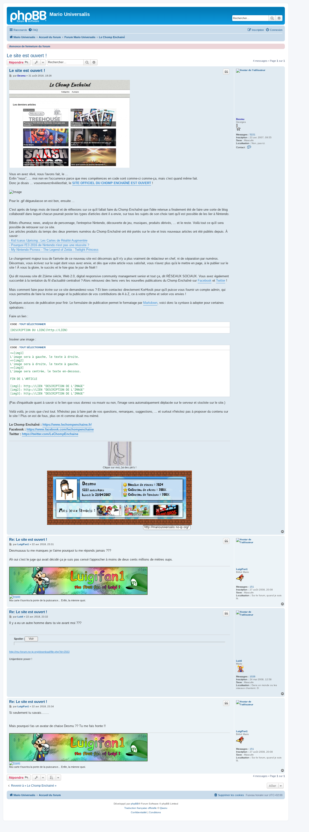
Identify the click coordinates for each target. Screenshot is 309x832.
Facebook (204, 280)
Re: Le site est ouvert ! (28, 539)
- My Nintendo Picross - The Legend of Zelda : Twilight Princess (53, 249)
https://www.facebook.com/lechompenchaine (60, 429)
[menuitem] (33, 30)
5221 (252, 134)
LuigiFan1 (242, 569)
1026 (252, 676)
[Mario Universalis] (28, 15)
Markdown (150, 303)
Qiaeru (163, 808)
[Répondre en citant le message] (226, 72)
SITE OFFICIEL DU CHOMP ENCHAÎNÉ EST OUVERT (111, 183)
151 (252, 586)
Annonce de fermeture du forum (29, 46)
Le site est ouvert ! (27, 55)
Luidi (239, 660)
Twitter (220, 280)
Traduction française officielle (140, 808)
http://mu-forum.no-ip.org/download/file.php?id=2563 (39, 651)
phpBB (135, 803)
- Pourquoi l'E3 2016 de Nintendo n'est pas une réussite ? (49, 245)
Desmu (240, 119)
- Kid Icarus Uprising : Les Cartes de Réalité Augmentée (48, 240)
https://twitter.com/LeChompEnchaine (50, 434)
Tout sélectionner (32, 324)
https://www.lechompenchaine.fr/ (67, 424)
